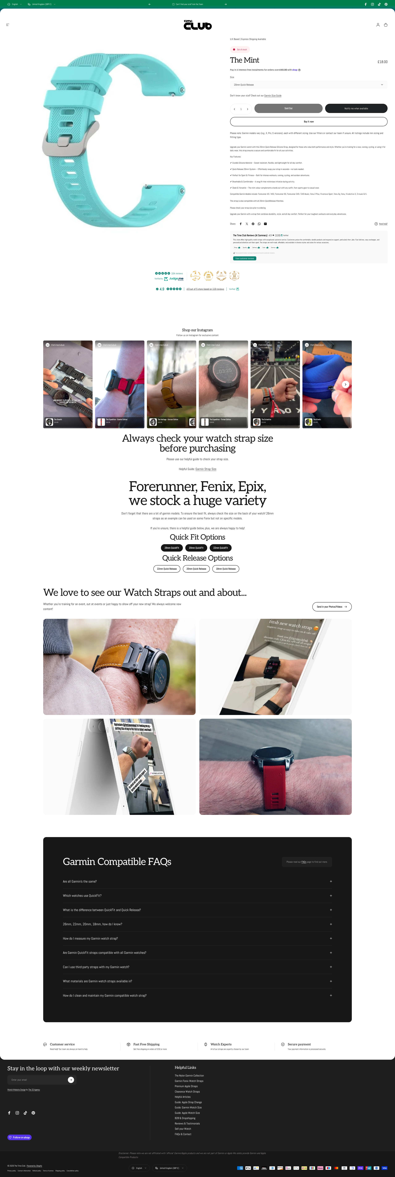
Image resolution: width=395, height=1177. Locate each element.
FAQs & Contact (183, 1134)
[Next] (225, 4)
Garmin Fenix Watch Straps (189, 1081)
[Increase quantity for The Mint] (248, 109)
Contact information (24, 1171)
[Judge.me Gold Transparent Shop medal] (195, 276)
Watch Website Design (16, 1089)
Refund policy (37, 1171)
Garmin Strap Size (205, 469)
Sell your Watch (183, 1128)
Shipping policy (60, 1171)
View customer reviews (244, 258)
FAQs (303, 861)
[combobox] (14, 4)
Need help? (383, 223)
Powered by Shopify (34, 1165)
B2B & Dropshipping (185, 1118)
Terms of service (48, 1171)
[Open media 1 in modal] (111, 140)
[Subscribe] (71, 1080)
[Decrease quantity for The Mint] (233, 109)
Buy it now (309, 121)
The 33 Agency (34, 1089)
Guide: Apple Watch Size (187, 1113)
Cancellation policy (73, 1171)
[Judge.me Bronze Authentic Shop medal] (221, 276)
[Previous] (149, 4)
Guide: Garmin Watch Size (188, 1107)
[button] (68, 384)
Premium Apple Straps (186, 1086)
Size (232, 77)
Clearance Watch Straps (187, 1091)
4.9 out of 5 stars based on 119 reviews (205, 289)
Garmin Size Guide (272, 95)
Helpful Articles (183, 1097)
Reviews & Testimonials (187, 1123)
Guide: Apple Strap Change (188, 1102)
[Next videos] (345, 384)
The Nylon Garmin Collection (189, 1075)
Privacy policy (11, 1171)
